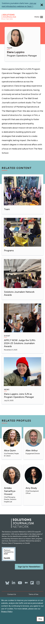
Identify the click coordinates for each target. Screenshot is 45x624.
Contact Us (11, 594)
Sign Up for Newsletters (29, 566)
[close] (41, 5)
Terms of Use (33, 594)
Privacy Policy (6, 611)
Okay (40, 619)
